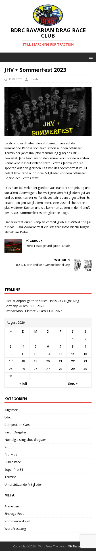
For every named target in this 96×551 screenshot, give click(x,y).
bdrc (7, 417)
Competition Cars (17, 424)
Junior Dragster (15, 432)
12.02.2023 (15, 79)
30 (85, 369)
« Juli (23, 383)
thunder (34, 79)
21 (60, 361)
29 (73, 369)
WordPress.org (15, 528)
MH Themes (75, 546)
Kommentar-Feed (17, 521)
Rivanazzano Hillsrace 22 (22, 311)
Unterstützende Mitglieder (23, 484)
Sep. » (73, 383)
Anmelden (11, 506)
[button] (90, 57)
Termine (10, 477)
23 (85, 361)
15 (73, 354)
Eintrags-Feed (14, 513)
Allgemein (11, 410)
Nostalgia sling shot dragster (25, 439)
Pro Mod (10, 454)
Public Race (12, 462)
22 (73, 361)
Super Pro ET (13, 469)
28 (60, 369)
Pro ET (9, 447)
